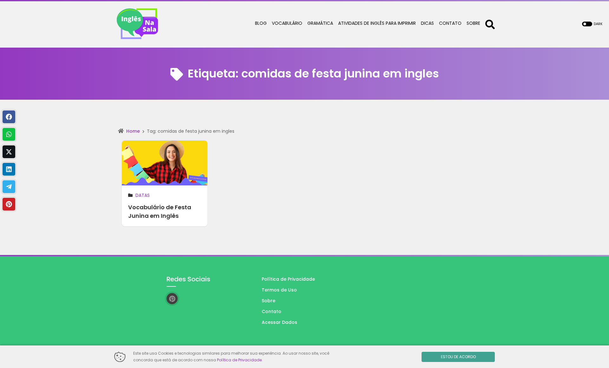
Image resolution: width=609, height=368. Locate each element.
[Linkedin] (9, 169)
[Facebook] (9, 116)
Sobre (268, 301)
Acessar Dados (279, 322)
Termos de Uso (279, 290)
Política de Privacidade (288, 279)
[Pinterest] (9, 204)
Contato (271, 311)
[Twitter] (9, 151)
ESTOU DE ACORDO (458, 356)
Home (133, 131)
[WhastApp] (9, 134)
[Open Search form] (490, 24)
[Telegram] (9, 186)
